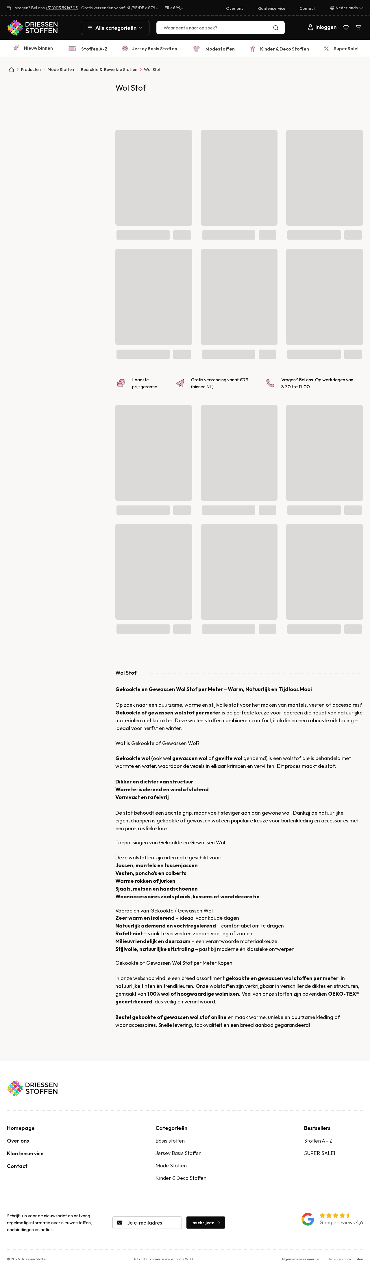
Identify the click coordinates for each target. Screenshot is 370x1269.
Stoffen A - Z (318, 1140)
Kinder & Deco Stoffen (284, 49)
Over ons (234, 8)
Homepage (21, 1128)
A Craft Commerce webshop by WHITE (165, 1259)
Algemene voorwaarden (301, 1259)
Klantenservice (271, 8)
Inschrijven (202, 1222)
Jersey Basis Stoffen (154, 48)
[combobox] (220, 27)
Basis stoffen (170, 1140)
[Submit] (277, 27)
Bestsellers (317, 1128)
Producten (31, 69)
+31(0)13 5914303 (62, 7)
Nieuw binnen (38, 48)
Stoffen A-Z (94, 49)
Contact (307, 8)
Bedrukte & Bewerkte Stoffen (109, 69)
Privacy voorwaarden (346, 1259)
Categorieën (171, 1128)
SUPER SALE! (319, 1153)
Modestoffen (220, 49)
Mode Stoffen (60, 69)
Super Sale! (346, 48)
